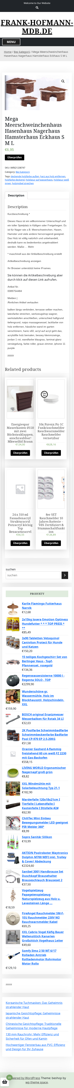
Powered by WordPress (24, 1078)
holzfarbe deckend (15, 179)
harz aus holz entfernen (52, 176)
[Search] (64, 575)
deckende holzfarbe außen (25, 176)
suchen (11, 569)
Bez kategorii (22, 51)
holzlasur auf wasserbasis (39, 179)
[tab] (16, 195)
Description (16, 195)
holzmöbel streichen (23, 183)
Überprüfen (14, 157)
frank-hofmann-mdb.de (37, 26)
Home (7, 51)
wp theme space (37, 1082)
